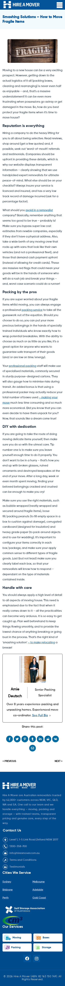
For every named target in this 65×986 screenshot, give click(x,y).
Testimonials (17, 867)
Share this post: (32, 726)
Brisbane (7, 890)
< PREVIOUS (9, 761)
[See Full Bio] (50, 715)
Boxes (45, 937)
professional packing (22, 366)
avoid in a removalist (39, 210)
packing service (32, 310)
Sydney (6, 882)
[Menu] (59, 5)
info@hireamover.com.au (25, 853)
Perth (5, 898)
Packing (15, 947)
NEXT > (58, 761)
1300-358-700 (18, 846)
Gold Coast (39, 898)
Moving (16, 937)
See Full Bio (40, 715)
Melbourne (38, 882)
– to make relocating (41, 642)
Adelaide (37, 890)
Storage (46, 947)
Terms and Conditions (23, 860)
